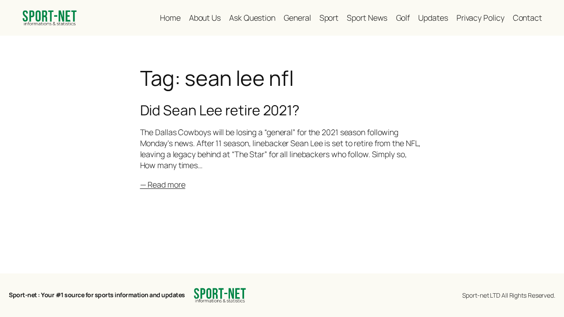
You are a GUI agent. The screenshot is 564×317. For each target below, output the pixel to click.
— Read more (163, 184)
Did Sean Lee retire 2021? (220, 110)
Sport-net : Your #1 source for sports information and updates (97, 295)
